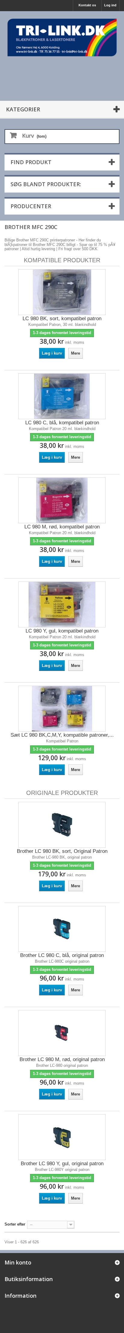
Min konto (18, 1262)
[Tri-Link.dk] (62, 37)
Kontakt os (87, 5)
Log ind (110, 5)
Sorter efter (15, 1224)
